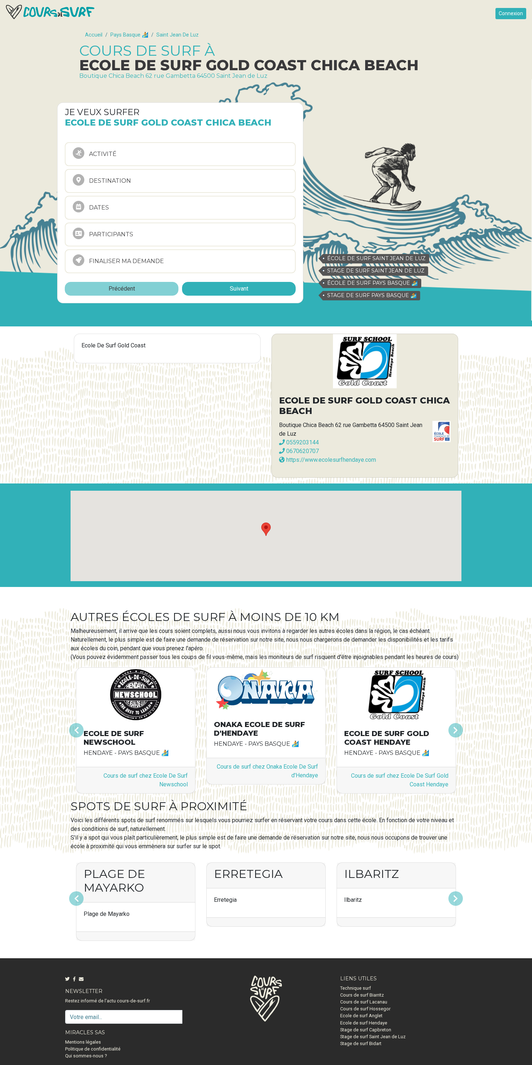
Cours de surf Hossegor (365, 1008)
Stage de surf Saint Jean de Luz (373, 1036)
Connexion (511, 13)
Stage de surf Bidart (360, 1043)
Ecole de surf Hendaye (363, 1023)
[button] (100, 730)
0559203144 (302, 442)
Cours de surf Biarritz (362, 995)
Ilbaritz (371, 874)
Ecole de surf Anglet (361, 1015)
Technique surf (355, 988)
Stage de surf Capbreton (365, 1029)
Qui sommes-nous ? (86, 1055)
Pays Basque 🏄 (129, 35)
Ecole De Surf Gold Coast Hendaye (386, 738)
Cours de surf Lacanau (363, 1002)
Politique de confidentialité (93, 1049)
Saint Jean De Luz (177, 35)
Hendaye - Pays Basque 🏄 (256, 743)
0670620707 (302, 451)
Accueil (93, 35)
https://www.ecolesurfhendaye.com (330, 459)
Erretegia (248, 874)
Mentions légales (83, 1042)
